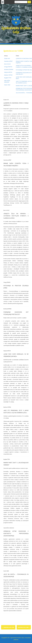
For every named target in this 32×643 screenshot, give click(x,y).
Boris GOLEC (7, 64)
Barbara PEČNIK (8, 75)
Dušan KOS (7, 58)
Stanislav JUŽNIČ (8, 61)
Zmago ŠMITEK (8, 66)
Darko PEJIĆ (7, 85)
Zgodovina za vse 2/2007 (8, 627)
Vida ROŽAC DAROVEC (7, 81)
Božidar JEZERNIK (8, 69)
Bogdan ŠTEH (7, 77)
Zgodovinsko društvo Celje (16, 29)
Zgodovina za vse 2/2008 (23, 627)
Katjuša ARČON (8, 72)
